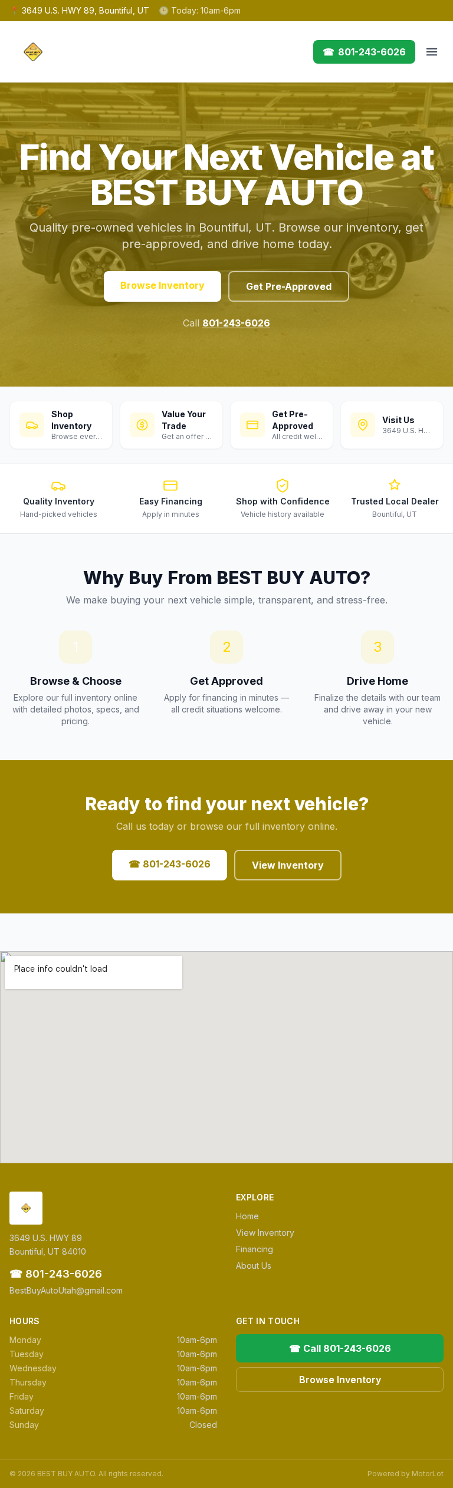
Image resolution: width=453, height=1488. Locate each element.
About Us (253, 1266)
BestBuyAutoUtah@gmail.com (66, 1290)
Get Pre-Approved (288, 286)
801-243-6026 (236, 323)
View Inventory (288, 865)
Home (247, 1216)
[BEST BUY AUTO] (33, 51)
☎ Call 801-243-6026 (340, 1348)
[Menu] (432, 52)
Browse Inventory (162, 285)
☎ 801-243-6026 (170, 864)
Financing (254, 1249)
